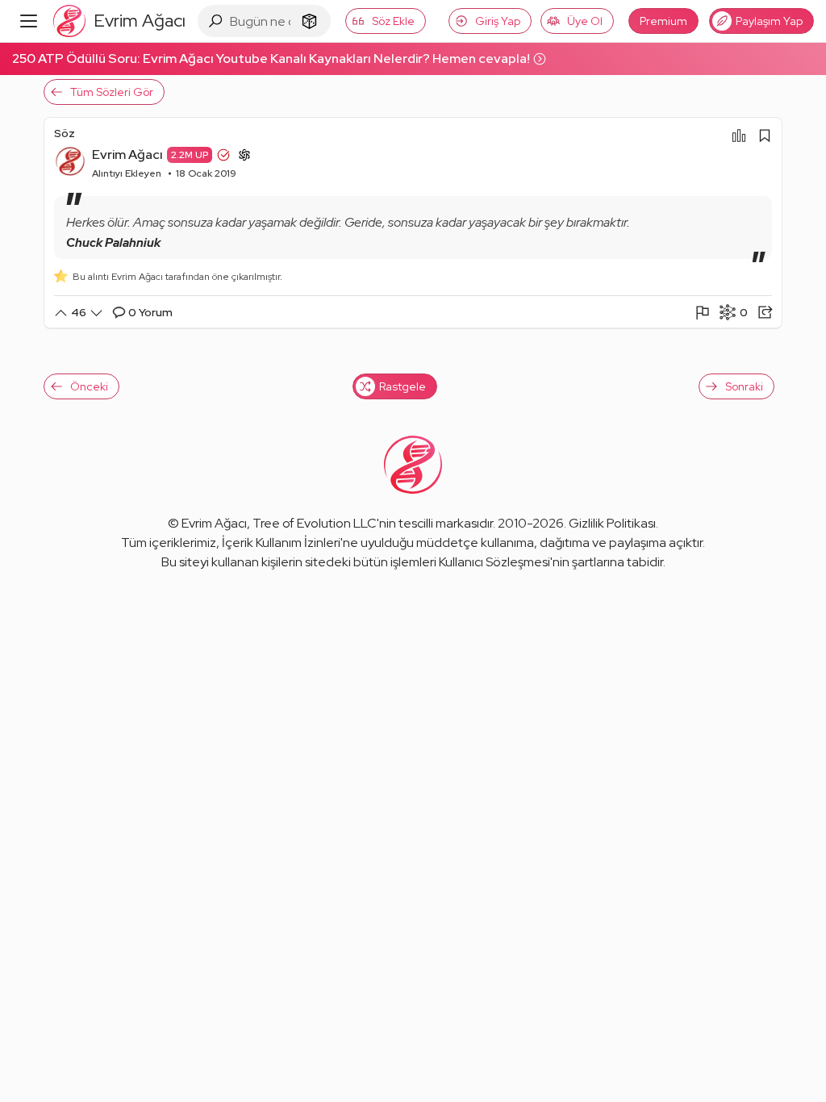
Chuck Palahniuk (113, 243)
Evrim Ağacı (127, 154)
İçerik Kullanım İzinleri (281, 542)
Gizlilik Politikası (612, 523)
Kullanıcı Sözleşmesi (494, 561)
